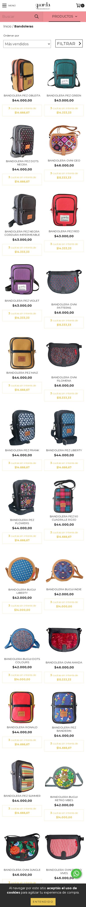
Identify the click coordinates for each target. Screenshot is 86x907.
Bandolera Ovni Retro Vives (64, 871)
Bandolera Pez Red (64, 231)
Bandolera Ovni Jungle (22, 869)
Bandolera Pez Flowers (22, 521)
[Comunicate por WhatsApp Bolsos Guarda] (76, 873)
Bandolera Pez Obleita (22, 95)
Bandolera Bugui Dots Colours (22, 660)
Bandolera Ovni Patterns (64, 306)
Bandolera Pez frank (22, 450)
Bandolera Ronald (22, 727)
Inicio (7, 26)
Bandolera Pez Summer (22, 795)
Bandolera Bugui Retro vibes (64, 798)
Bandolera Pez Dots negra (22, 162)
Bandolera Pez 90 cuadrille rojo (64, 518)
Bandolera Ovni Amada (64, 662)
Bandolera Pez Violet (22, 300)
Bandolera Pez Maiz (22, 372)
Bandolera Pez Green (64, 95)
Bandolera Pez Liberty (64, 450)
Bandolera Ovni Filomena (64, 379)
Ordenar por (11, 35)
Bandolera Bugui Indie (64, 589)
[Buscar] (36, 17)
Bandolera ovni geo (64, 160)
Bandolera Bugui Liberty (22, 591)
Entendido (43, 901)
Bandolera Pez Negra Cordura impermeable (22, 233)
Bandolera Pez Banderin (64, 729)
